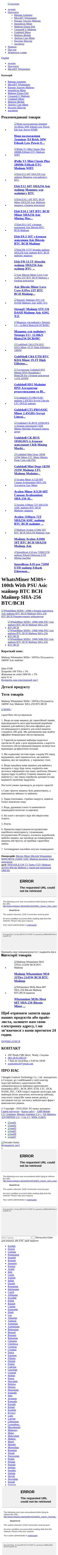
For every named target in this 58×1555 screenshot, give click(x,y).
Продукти (13, 12)
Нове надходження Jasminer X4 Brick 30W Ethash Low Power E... (30, 139)
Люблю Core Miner (24, 38)
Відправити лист (10, 1145)
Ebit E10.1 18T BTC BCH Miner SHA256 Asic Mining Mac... (31, 215)
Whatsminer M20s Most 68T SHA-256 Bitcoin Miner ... (30, 1002)
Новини (12, 46)
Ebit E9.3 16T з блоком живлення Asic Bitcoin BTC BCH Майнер (30, 240)
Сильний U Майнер (25, 29)
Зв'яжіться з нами (17, 52)
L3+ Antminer (8, 1114)
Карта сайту (28, 1111)
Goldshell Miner (22, 32)
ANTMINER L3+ (10, 1117)
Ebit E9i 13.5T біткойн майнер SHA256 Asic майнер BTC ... (29, 265)
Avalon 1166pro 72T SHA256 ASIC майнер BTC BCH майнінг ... (29, 520)
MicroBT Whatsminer (25, 18)
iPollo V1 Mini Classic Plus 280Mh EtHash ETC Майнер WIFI (32, 164)
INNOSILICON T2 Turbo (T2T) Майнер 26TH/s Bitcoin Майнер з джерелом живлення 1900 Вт (26, 867)
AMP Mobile (43, 1111)
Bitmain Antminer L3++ (29, 1114)
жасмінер (19, 43)
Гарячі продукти (10, 1111)
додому (12, 9)
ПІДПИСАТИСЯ (10, 1041)
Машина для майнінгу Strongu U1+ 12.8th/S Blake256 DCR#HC (30, 335)
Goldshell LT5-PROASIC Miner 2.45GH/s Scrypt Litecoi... (31, 413)
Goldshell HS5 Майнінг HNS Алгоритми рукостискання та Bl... (30, 388)
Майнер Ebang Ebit (24, 26)
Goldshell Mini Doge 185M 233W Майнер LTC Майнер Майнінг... (32, 470)
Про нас (12, 49)
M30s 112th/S (38, 1117)
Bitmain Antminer (23, 15)
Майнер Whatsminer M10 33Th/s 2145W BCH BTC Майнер (31, 977)
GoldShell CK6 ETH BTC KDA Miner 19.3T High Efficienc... (31, 360)
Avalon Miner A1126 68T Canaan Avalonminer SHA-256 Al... (31, 495)
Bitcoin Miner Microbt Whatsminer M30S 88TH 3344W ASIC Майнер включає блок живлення (27, 859)
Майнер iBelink (22, 35)
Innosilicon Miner (23, 23)
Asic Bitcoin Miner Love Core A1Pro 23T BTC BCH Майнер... (30, 290)
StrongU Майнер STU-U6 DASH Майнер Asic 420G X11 (31, 312)
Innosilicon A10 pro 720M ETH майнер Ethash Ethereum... (31, 568)
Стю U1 (25, 1117)
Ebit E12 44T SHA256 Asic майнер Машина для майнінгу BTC (32, 190)
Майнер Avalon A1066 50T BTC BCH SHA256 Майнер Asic (30, 542)
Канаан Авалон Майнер (27, 20)
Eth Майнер (49, 1114)
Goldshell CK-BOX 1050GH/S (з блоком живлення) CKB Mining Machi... (30, 443)
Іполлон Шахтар (23, 41)
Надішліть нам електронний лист (19, 680)
